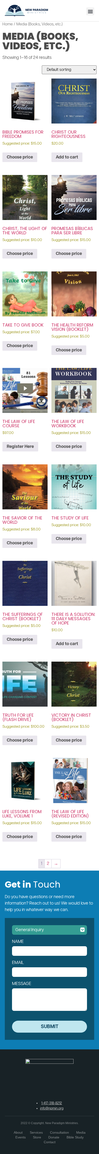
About (18, 1132)
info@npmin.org (51, 1108)
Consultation (59, 1132)
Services (36, 1132)
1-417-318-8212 (51, 1103)
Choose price (20, 157)
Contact (50, 1142)
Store (37, 1137)
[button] (90, 11)
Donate (53, 1137)
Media (81, 1132)
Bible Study (75, 1137)
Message (21, 984)
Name (18, 942)
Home (7, 24)
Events (20, 1137)
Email (18, 963)
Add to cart (67, 157)
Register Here (20, 447)
